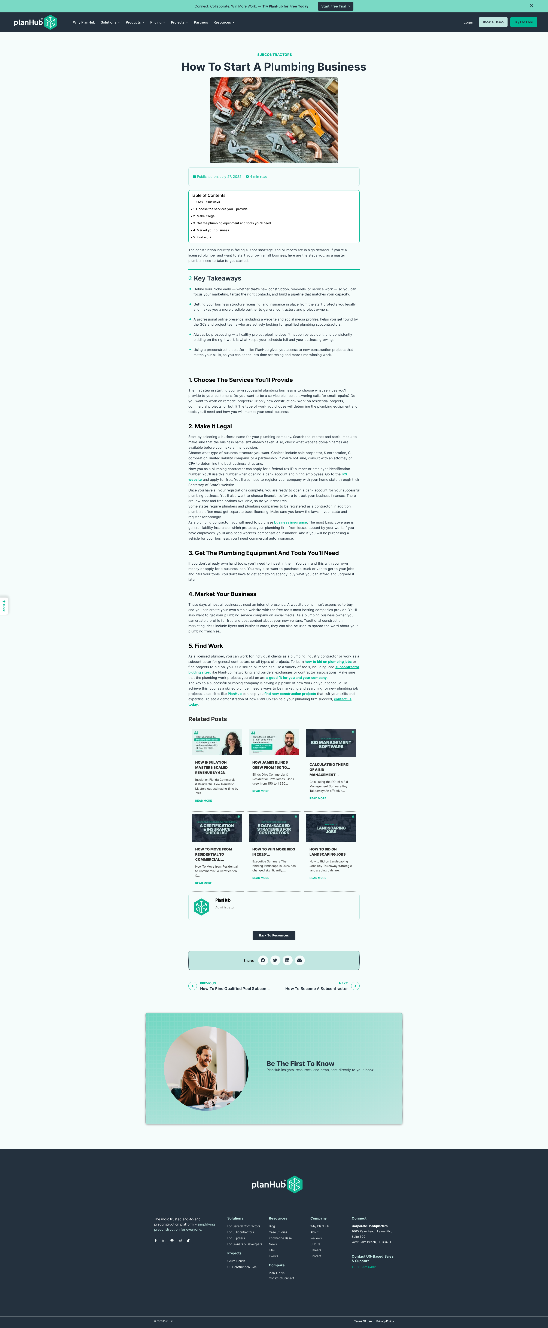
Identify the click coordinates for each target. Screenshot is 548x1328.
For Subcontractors (240, 1232)
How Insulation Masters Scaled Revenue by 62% (211, 767)
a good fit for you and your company (296, 677)
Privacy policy (385, 1321)
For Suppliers (236, 1238)
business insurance (290, 522)
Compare (277, 1265)
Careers (315, 1250)
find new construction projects (290, 693)
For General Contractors (243, 1226)
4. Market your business (211, 230)
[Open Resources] (233, 22)
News (273, 1244)
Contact (315, 1256)
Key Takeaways (209, 201)
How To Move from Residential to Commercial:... (213, 854)
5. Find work (202, 237)
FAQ (272, 1250)
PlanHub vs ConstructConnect (281, 1275)
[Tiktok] (190, 1242)
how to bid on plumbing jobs (328, 661)
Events (273, 1256)
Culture (315, 1244)
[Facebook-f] (157, 1242)
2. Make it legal (204, 216)
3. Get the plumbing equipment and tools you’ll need (232, 223)
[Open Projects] (187, 22)
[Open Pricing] (164, 22)
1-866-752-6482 (364, 1267)
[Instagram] (182, 1242)
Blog (272, 1226)
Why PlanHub (319, 1226)
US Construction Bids (241, 1267)
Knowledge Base (280, 1238)
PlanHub (235, 693)
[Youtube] (173, 1242)
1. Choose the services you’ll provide (220, 209)
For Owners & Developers (244, 1244)
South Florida (236, 1261)
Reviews (316, 1238)
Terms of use (363, 1321)
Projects (234, 1253)
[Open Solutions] (119, 22)
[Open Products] (143, 22)
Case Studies (278, 1232)
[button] (531, 5)
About (314, 1232)
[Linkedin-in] (165, 1242)
